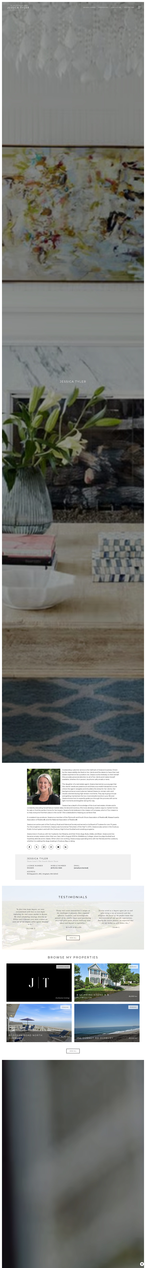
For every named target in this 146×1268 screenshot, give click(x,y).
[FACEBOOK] (29, 847)
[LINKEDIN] (65, 847)
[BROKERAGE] (44, 847)
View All (73, 938)
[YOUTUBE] (58, 847)
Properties (103, 7)
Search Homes (89, 7)
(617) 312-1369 (129, 7)
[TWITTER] (36, 847)
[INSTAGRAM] (51, 847)
